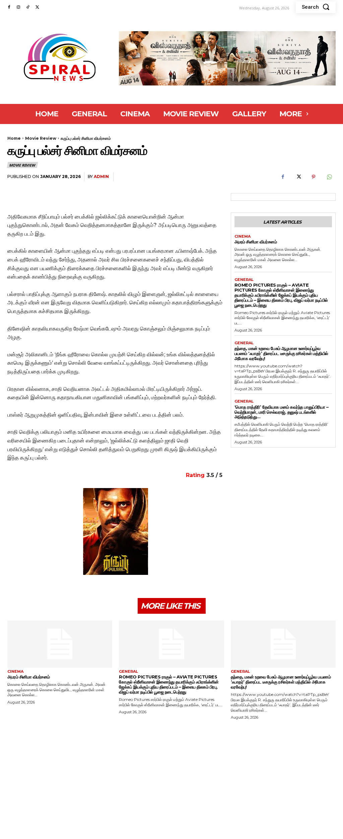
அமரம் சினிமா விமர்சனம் (255, 241)
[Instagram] (18, 7)
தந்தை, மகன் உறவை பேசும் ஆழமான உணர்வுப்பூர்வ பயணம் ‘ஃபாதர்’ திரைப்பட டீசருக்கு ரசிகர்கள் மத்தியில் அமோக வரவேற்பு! (281, 353)
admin (101, 176)
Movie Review (40, 138)
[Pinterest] (313, 177)
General (244, 280)
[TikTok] (28, 7)
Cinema (242, 236)
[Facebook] (9, 7)
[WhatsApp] (329, 177)
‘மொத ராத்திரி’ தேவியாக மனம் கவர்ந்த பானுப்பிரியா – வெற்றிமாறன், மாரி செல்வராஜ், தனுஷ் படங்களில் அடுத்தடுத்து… (281, 412)
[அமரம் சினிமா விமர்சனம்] (59, 644)
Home (14, 138)
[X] (37, 7)
